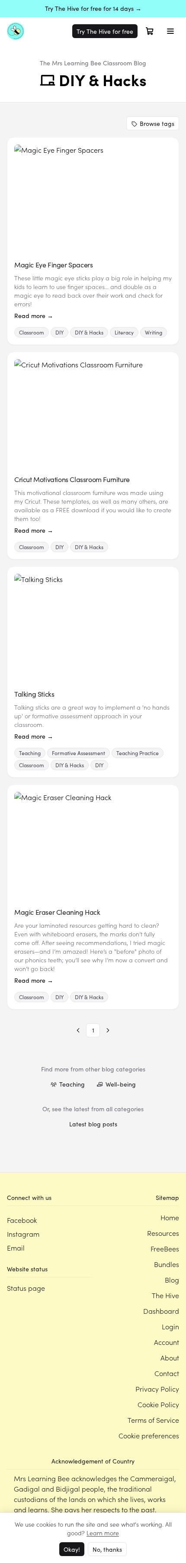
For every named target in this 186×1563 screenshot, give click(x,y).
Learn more (103, 1532)
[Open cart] (149, 31)
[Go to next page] (108, 1030)
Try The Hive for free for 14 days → (93, 8)
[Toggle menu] (170, 31)
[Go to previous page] (78, 1030)
